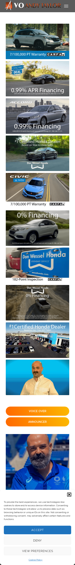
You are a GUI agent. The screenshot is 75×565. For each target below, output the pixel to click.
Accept (37, 530)
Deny (37, 540)
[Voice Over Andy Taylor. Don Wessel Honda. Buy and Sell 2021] (37, 78)
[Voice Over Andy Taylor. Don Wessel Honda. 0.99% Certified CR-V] (37, 116)
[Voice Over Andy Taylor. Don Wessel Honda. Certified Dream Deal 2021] (37, 41)
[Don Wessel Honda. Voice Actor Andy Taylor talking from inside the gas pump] (37, 377)
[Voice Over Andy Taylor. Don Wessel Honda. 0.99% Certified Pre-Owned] (37, 153)
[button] (69, 494)
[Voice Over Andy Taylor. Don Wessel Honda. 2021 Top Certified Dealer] (37, 340)
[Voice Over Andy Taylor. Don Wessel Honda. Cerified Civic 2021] (37, 190)
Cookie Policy (35, 560)
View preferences (37, 551)
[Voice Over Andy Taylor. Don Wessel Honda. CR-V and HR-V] (37, 228)
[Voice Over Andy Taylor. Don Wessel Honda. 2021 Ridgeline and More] (37, 302)
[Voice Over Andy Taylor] (33, 6)
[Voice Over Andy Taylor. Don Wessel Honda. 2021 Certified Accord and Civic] (37, 265)
